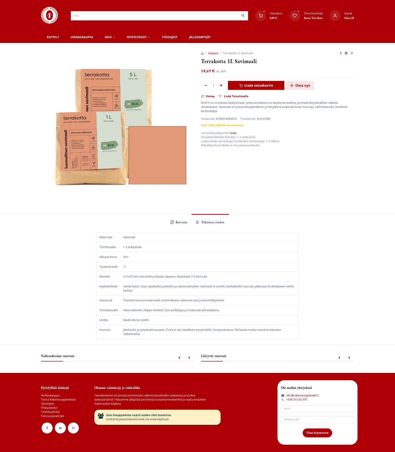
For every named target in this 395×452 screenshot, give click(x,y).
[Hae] (243, 15)
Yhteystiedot (49, 408)
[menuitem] (53, 37)
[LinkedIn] (60, 428)
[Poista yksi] (206, 85)
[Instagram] (73, 428)
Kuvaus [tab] (181, 222)
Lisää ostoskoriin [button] (258, 85)
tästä (233, 133)
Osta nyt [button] (302, 85)
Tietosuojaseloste (52, 416)
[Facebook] (47, 428)
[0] (260, 15)
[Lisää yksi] (221, 85)
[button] (179, 357)
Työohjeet (47, 404)
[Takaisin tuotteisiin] (346, 53)
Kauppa (213, 53)
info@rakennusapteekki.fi (302, 395)
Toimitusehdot (50, 412)
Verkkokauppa (50, 395)
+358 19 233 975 (296, 399)
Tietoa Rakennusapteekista (58, 399)
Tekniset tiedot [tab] (212, 222)
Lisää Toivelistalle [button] (235, 96)
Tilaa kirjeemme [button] (317, 433)
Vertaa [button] (210, 96)
